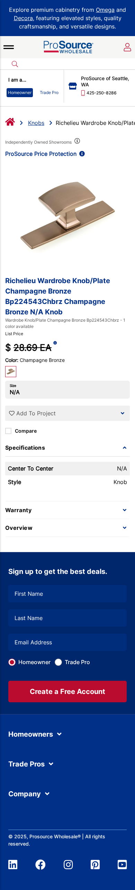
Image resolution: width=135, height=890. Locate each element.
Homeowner (34, 662)
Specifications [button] (25, 447)
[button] (8, 47)
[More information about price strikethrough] (55, 347)
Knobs (36, 122)
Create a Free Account (67, 691)
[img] (76, 142)
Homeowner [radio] (20, 92)
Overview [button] (19, 527)
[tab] (67, 447)
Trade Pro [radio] (49, 92)
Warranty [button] (18, 510)
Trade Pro (77, 662)
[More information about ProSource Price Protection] (80, 153)
